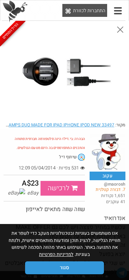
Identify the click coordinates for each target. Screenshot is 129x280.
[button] (118, 10)
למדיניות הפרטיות (56, 254)
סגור (64, 267)
